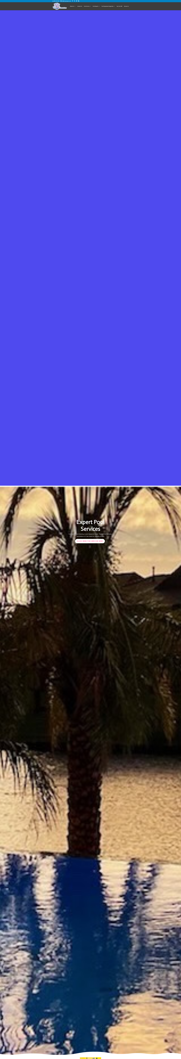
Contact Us (79, 6)
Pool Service (87, 6)
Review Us (126, 6)
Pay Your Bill (119, 6)
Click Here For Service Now (90, 541)
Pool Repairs (95, 6)
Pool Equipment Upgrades (107, 6)
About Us (72, 6)
